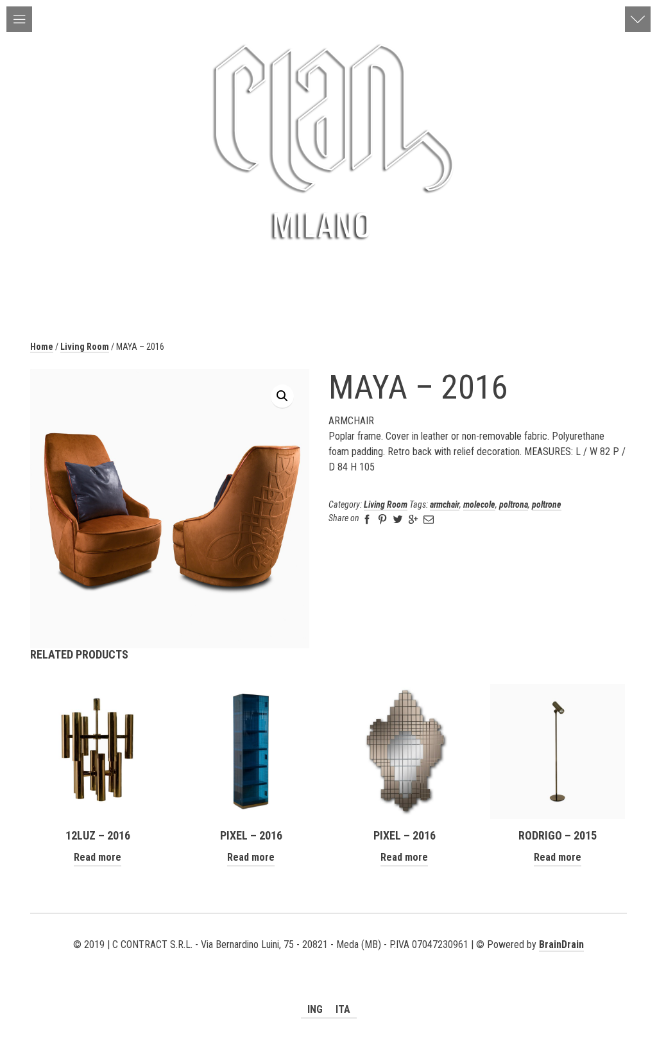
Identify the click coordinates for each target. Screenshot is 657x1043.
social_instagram (347, 960)
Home (41, 346)
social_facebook (328, 960)
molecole (479, 504)
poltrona (513, 504)
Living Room (84, 346)
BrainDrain (561, 944)
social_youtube (310, 960)
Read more (97, 857)
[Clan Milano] (328, 141)
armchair (444, 504)
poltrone (546, 504)
